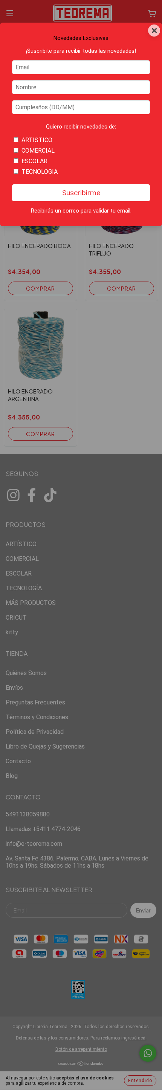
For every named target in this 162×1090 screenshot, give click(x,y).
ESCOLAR (34, 161)
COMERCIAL (38, 150)
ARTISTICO (36, 140)
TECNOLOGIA (39, 171)
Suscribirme (81, 192)
